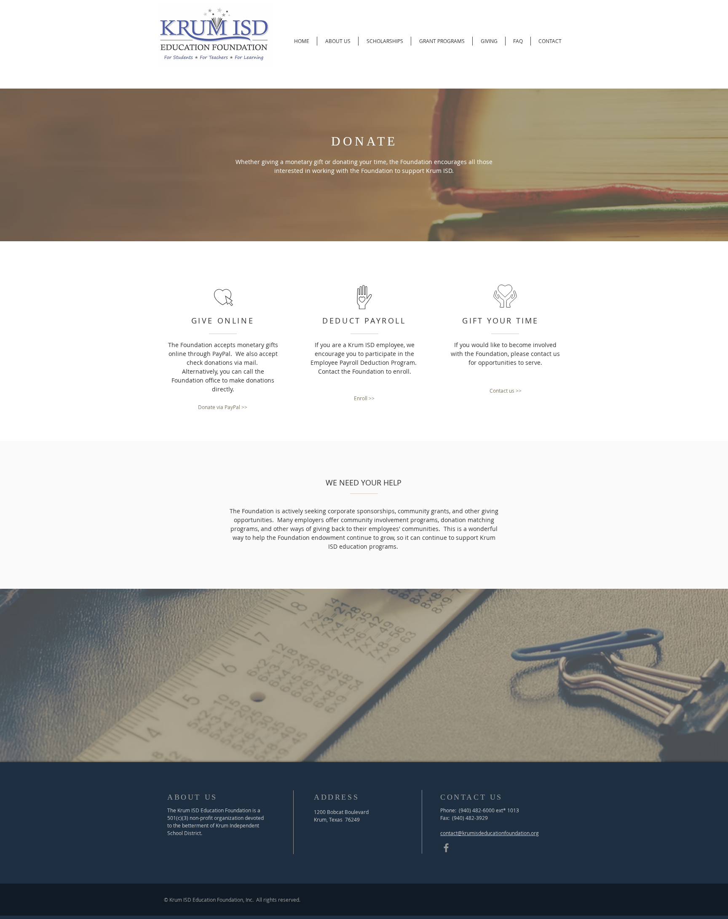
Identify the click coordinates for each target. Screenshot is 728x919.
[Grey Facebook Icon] (446, 848)
